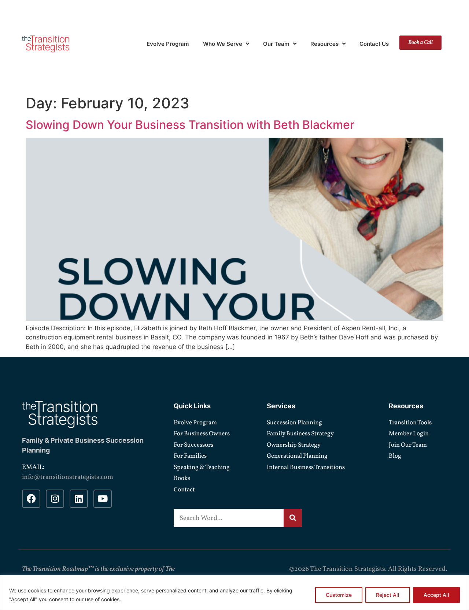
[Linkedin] (79, 499)
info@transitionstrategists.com (67, 477)
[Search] (293, 518)
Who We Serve (222, 43)
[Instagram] (55, 499)
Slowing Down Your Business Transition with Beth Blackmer (190, 125)
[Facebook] (31, 499)
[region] (234, 592)
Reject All (387, 595)
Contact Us (374, 43)
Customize (339, 595)
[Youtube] (102, 499)
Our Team (276, 43)
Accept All (436, 595)
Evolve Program (168, 43)
